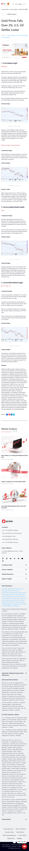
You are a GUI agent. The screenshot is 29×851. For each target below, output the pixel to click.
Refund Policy (20, 832)
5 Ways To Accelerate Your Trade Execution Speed (13, 481)
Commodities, (12, 35)
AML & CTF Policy (21, 829)
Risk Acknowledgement (9, 835)
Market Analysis (12, 14)
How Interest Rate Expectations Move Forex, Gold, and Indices (13, 506)
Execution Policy (9, 832)
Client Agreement (8, 829)
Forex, (18, 35)
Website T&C (11, 838)
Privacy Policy (22, 835)
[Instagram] (9, 414)
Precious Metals (6, 37)
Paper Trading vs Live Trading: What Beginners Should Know (14, 456)
